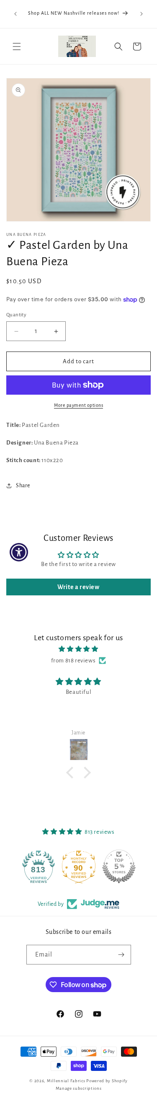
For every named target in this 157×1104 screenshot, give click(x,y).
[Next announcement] (141, 14)
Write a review (78, 587)
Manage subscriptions (79, 1088)
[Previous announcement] (15, 14)
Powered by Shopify (107, 1080)
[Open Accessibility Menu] (19, 552)
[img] (78, 649)
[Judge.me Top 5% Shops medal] (119, 866)
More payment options (78, 405)
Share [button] (23, 486)
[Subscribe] (121, 954)
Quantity (16, 315)
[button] (17, 46)
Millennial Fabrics (66, 1080)
